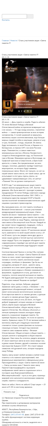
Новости (13, 40)
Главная (5, 40)
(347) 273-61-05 (17, 414)
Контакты (6, 20)
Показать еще (9, 391)
